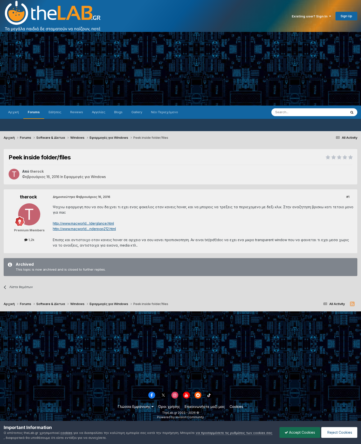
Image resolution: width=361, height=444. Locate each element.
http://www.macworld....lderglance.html (83, 223)
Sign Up (346, 16)
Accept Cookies (301, 432)
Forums (34, 112)
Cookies (236, 406)
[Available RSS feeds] (352, 304)
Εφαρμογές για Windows (85, 177)
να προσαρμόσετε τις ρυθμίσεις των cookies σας (234, 433)
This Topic (332, 112)
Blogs (118, 112)
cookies (66, 433)
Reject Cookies (339, 432)
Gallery (136, 112)
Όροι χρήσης (169, 406)
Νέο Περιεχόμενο (164, 112)
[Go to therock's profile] (14, 174)
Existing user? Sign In (310, 16)
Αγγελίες (98, 112)
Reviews (76, 112)
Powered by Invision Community (180, 417)
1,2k (31, 240)
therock (28, 196)
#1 (347, 197)
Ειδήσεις (55, 112)
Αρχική (13, 112)
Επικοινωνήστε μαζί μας (205, 406)
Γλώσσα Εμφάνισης (135, 406)
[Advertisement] (180, 68)
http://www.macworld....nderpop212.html (84, 229)
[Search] (352, 112)
